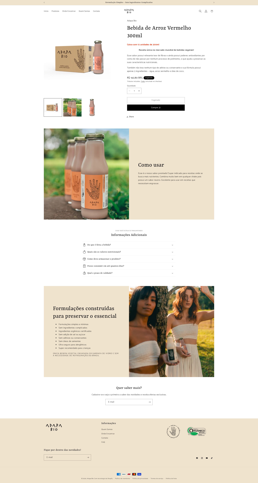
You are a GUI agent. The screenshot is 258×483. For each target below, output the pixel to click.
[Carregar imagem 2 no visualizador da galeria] (72, 107)
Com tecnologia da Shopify (103, 478)
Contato (104, 437)
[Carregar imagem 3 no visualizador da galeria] (92, 107)
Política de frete (171, 478)
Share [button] (131, 116)
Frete (143, 81)
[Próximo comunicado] (214, 2)
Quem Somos (107, 429)
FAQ (103, 442)
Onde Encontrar (108, 433)
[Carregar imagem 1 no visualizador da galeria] (53, 107)
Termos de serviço (157, 478)
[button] (200, 11)
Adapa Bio (90, 478)
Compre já (156, 107)
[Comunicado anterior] (44, 2)
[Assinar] (149, 402)
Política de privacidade (140, 478)
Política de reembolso (122, 478)
